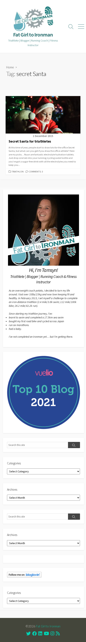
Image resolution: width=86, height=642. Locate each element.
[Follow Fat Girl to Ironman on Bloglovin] (24, 574)
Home (10, 67)
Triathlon (18, 171)
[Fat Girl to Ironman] (33, 18)
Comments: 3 (36, 171)
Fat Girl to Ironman (48, 626)
